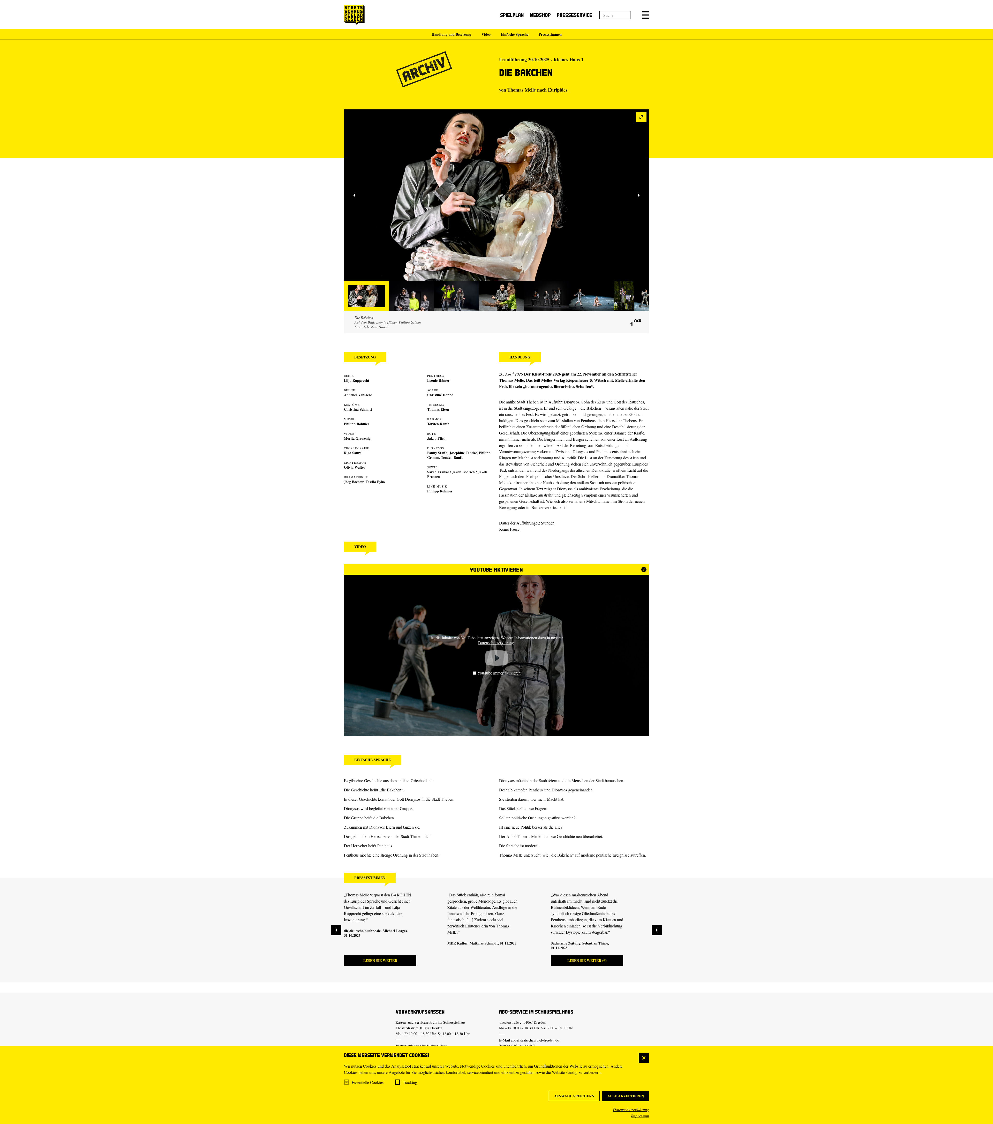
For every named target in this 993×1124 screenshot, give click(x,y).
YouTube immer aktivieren (499, 673)
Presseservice (574, 15)
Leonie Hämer (438, 380)
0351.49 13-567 (523, 1045)
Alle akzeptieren (625, 1096)
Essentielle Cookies (367, 1082)
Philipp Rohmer (356, 423)
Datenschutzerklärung (631, 1109)
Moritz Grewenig (357, 438)
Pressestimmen (550, 34)
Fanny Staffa (437, 452)
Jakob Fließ (436, 438)
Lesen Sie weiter (380, 960)
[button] (645, 15)
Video (486, 34)
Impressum (640, 1115)
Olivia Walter (354, 467)
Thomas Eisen (438, 409)
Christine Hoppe (440, 395)
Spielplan (512, 15)
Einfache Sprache (514, 34)
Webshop (540, 15)
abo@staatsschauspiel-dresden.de (535, 1040)
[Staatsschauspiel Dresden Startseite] (354, 15)
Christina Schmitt (358, 409)
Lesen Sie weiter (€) (587, 960)
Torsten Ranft (438, 423)
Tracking (410, 1082)
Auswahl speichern (574, 1096)
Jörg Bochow (354, 481)
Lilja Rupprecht (356, 380)
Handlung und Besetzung (451, 34)
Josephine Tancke (463, 452)
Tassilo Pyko (375, 481)
